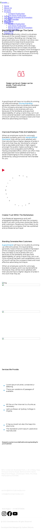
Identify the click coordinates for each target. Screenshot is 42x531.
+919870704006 (18, 509)
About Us (8, 8)
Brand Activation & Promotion (20, 17)
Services (7, 10)
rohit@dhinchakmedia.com (13, 494)
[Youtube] (15, 513)
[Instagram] (4, 513)
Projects (7, 12)
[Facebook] (9, 513)
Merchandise (13, 19)
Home (6, 6)
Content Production (16, 14)
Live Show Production (17, 16)
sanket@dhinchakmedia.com (13, 490)
